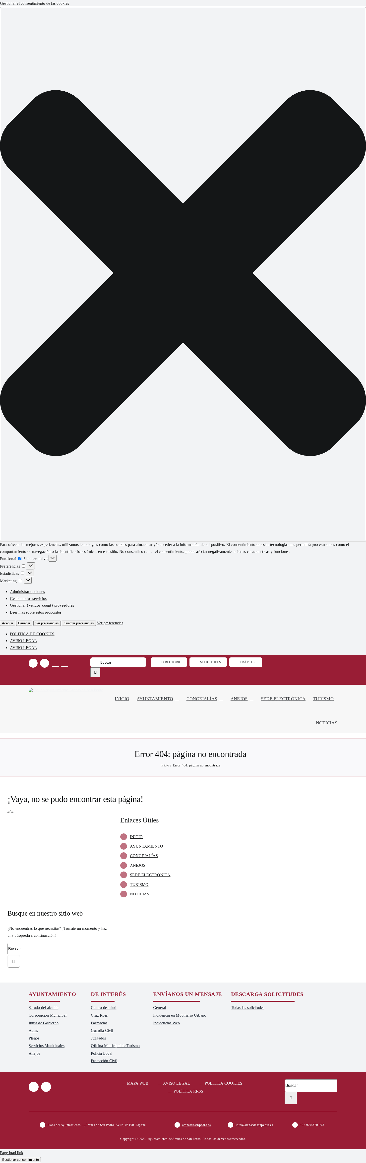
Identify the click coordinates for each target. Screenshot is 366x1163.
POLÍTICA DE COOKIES (32, 634)
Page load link (11, 1153)
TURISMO (139, 884)
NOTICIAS (139, 894)
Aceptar (7, 623)
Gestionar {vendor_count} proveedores (42, 605)
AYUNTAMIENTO (146, 846)
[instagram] (44, 663)
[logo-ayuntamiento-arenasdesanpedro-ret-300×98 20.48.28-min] (66, 690)
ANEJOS (137, 865)
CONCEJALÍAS (144, 856)
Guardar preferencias (79, 623)
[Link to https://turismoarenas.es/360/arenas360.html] (64, 663)
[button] (183, 274)
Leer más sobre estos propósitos (35, 612)
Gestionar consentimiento (20, 1160)
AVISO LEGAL (23, 641)
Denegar (24, 623)
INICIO (136, 837)
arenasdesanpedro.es (196, 1125)
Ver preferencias (47, 623)
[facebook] (33, 663)
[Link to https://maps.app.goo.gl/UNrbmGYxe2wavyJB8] (55, 663)
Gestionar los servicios (28, 598)
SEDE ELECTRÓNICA (150, 875)
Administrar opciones (27, 591)
